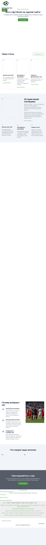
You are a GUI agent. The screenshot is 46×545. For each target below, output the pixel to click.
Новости (9, 502)
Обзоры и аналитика (16, 502)
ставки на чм (3, 494)
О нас (35, 502)
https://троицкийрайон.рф (6, 500)
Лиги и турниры (29, 502)
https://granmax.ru (4, 497)
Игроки (23, 502)
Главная (4, 502)
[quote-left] (2, 454)
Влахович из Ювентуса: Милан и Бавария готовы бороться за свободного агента (23, 515)
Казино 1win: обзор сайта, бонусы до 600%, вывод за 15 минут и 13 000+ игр (23, 510)
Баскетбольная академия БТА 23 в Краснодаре (23, 508)
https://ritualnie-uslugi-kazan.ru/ (7, 491)
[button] (38, 54)
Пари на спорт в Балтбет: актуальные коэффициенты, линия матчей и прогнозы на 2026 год (23, 513)
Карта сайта (41, 523)
